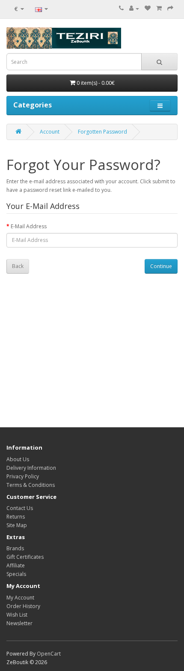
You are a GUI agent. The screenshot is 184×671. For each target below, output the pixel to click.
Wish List (16, 614)
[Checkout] (170, 8)
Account (49, 131)
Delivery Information (31, 467)
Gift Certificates (25, 557)
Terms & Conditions (30, 485)
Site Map (16, 525)
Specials (16, 574)
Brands (15, 548)
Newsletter (19, 623)
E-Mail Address (29, 226)
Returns (15, 516)
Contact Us (19, 508)
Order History (23, 606)
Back (18, 266)
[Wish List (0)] (148, 8)
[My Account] (134, 8)
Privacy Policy (22, 476)
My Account (20, 597)
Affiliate (15, 565)
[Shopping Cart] (159, 8)
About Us (17, 459)
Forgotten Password (102, 131)
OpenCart (49, 653)
